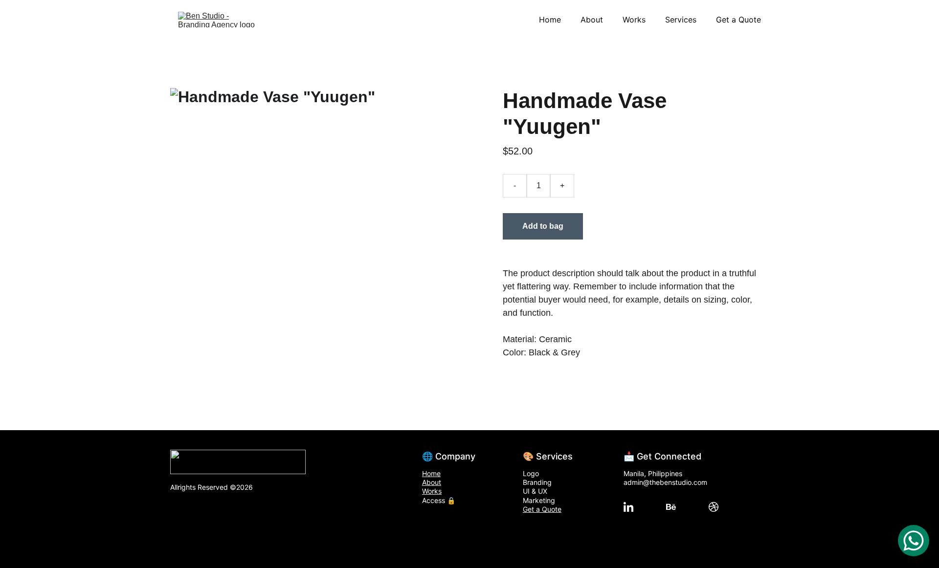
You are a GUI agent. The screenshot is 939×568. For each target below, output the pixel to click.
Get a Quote (738, 19)
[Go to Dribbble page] (713, 507)
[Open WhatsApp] (913, 540)
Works (634, 19)
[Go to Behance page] (671, 507)
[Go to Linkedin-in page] (628, 507)
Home (550, 19)
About (592, 19)
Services (680, 19)
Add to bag (542, 226)
